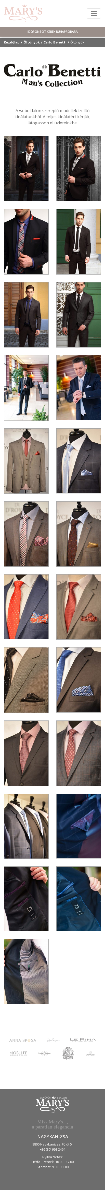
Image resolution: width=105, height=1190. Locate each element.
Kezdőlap (12, 42)
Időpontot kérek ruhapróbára (53, 31)
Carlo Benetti (55, 42)
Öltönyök (31, 42)
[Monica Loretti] (44, 1053)
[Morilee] (18, 1053)
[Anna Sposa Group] (22, 1040)
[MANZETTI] (68, 1053)
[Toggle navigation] (94, 13)
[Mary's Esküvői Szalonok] (23, 13)
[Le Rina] (83, 1040)
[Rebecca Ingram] (53, 1040)
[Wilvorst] (90, 1053)
